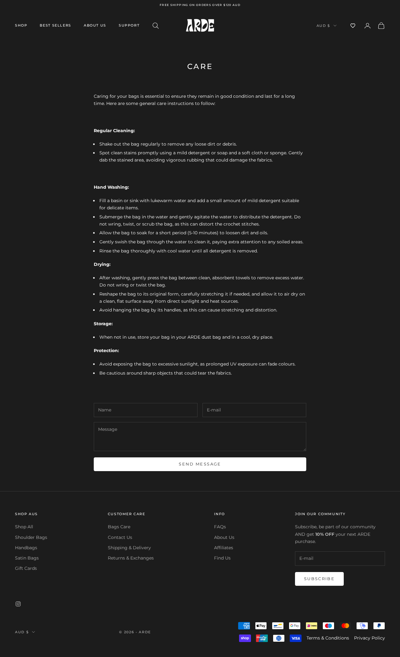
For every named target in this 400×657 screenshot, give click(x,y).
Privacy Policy (369, 638)
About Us (95, 25)
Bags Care (119, 527)
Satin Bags (27, 558)
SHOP (21, 25)
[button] (353, 25)
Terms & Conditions (328, 638)
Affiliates (223, 547)
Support (129, 25)
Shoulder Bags (31, 537)
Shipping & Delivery (129, 547)
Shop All (24, 527)
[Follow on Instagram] (18, 604)
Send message (200, 463)
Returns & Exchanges (131, 558)
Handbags (26, 547)
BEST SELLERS (55, 25)
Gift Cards (26, 568)
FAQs (220, 527)
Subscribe (319, 578)
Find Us (222, 558)
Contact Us (120, 537)
